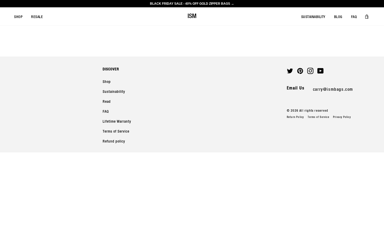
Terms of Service (116, 131)
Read (107, 102)
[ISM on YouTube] (320, 70)
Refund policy (114, 141)
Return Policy (295, 117)
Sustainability (313, 17)
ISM (192, 16)
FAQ (354, 17)
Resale (37, 17)
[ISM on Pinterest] (300, 70)
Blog (338, 17)
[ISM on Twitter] (290, 70)
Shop (18, 17)
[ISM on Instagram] (310, 70)
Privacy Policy (342, 117)
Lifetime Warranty (117, 121)
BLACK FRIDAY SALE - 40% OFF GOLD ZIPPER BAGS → (192, 3)
